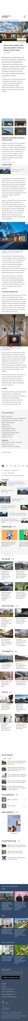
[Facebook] (3, 466)
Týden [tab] (4, 758)
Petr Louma (10, 444)
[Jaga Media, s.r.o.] (6, 1005)
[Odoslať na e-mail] (23, 466)
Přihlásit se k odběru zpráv (10, 977)
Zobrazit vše (7, 553)
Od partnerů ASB (9, 841)
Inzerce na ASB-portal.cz (8, 989)
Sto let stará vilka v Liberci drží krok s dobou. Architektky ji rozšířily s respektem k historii (6, 642)
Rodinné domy (15, 470)
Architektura (7, 470)
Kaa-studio (9, 416)
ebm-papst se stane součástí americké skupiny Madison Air (21, 683)
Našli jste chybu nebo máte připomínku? (14, 475)
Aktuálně (6, 559)
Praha (5, 473)
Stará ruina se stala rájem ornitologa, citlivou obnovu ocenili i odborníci (16, 781)
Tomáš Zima (18, 442)
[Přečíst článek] (10, 535)
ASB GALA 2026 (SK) (12, 799)
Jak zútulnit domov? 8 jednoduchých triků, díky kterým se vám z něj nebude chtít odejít (7, 931)
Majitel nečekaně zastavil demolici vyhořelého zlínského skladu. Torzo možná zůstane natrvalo (21, 574)
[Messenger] (7, 466)
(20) (22, 39)
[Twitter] (11, 466)
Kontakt (4, 986)
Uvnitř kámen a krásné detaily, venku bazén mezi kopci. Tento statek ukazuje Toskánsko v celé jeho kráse (20, 933)
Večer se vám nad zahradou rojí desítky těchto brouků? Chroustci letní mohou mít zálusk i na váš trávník (20, 960)
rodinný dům (11, 473)
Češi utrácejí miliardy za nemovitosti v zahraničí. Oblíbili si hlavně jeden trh (16, 775)
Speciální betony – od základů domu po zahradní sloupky (16, 858)
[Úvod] (6, 16)
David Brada (16, 446)
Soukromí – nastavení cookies (9, 996)
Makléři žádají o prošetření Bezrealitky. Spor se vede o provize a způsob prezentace (6, 727)
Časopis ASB (7, 527)
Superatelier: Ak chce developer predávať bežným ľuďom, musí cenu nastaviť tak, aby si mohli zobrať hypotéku (20, 906)
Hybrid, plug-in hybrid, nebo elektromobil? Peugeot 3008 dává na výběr (21, 707)
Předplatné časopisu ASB (8, 991)
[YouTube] (19, 466)
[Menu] (25, 16)
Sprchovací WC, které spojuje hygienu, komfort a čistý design (15, 852)
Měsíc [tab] (9, 758)
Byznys (5, 692)
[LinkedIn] (15, 466)
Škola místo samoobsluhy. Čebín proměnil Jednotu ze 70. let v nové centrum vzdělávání (21, 642)
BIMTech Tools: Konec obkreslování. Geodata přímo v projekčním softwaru (16, 845)
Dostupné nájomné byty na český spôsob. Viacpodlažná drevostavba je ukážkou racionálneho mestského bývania (7, 906)
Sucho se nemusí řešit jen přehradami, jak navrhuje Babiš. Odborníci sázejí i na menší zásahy (21, 595)
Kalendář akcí (8, 795)
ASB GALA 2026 (11, 805)
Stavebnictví (7, 651)
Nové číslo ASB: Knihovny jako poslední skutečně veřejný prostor (9, 543)
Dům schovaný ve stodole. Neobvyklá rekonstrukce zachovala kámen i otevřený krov (16, 762)
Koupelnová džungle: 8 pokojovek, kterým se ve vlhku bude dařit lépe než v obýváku (7, 958)
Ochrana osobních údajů (8, 994)
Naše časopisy (8, 812)
